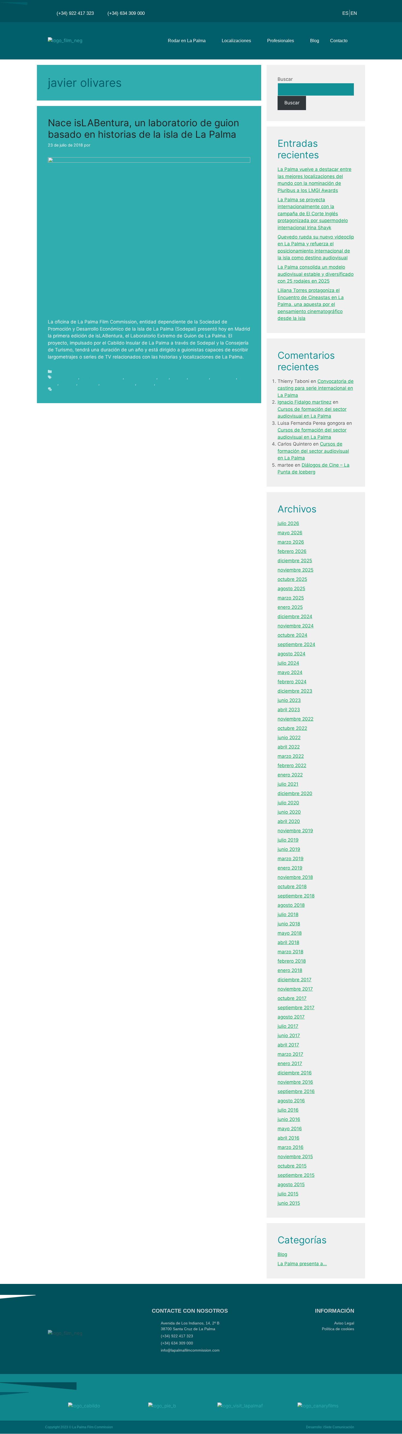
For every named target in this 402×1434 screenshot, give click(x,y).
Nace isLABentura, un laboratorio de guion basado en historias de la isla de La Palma (143, 128)
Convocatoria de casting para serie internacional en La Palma (316, 388)
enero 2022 (290, 775)
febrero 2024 (292, 681)
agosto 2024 (291, 653)
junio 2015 (289, 1203)
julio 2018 (288, 914)
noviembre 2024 (296, 626)
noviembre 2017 (295, 989)
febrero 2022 (292, 765)
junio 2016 (289, 1119)
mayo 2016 (290, 1128)
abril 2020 (289, 821)
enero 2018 (290, 970)
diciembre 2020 (295, 793)
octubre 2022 (292, 728)
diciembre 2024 (295, 616)
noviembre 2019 (295, 830)
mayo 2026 (290, 532)
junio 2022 (289, 737)
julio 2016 (288, 1110)
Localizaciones (236, 40)
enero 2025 (290, 607)
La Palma (68, 383)
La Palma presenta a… (302, 1263)
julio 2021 (288, 784)
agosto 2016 (291, 1100)
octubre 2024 (292, 635)
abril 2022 (289, 747)
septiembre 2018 (296, 896)
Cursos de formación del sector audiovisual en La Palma (313, 451)
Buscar (285, 79)
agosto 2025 (291, 588)
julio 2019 (288, 840)
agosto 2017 (291, 1017)
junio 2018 (289, 924)
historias (179, 377)
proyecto (145, 383)
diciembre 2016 (295, 1073)
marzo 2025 (291, 598)
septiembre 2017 (296, 1007)
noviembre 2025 (295, 570)
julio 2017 (288, 1026)
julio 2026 (288, 523)
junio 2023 (289, 700)
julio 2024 (288, 663)
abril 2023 (289, 709)
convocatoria (66, 377)
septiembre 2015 (296, 1175)
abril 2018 (288, 942)
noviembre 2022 (295, 719)
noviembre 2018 (295, 877)
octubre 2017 (292, 998)
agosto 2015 (291, 1184)
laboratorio (88, 383)
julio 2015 (288, 1194)
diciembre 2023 (295, 691)
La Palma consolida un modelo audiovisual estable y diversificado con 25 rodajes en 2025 (316, 274)
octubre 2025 (292, 579)
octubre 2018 (292, 886)
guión (164, 377)
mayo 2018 (290, 933)
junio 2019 (289, 849)
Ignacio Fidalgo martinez (304, 402)
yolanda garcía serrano (177, 383)
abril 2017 (288, 1045)
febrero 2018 (292, 961)
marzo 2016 (291, 1147)
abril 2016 (288, 1138)
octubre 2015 (292, 1166)
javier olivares (223, 377)
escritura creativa (140, 377)
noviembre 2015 (295, 1156)
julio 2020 (288, 802)
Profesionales (280, 40)
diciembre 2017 (294, 979)
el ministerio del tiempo (101, 377)
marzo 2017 (290, 1054)
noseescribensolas (118, 383)
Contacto (339, 40)
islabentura (199, 377)
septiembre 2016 (296, 1091)
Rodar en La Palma (187, 40)
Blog (314, 40)
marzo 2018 (290, 951)
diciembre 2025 (295, 560)
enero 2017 (290, 1063)
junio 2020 (289, 812)
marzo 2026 (291, 542)
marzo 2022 (291, 756)
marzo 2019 (291, 858)
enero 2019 (290, 868)
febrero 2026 (292, 551)
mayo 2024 (290, 672)
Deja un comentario (71, 389)
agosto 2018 (291, 905)
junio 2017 (289, 1035)
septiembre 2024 (296, 644)
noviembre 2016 (295, 1082)
